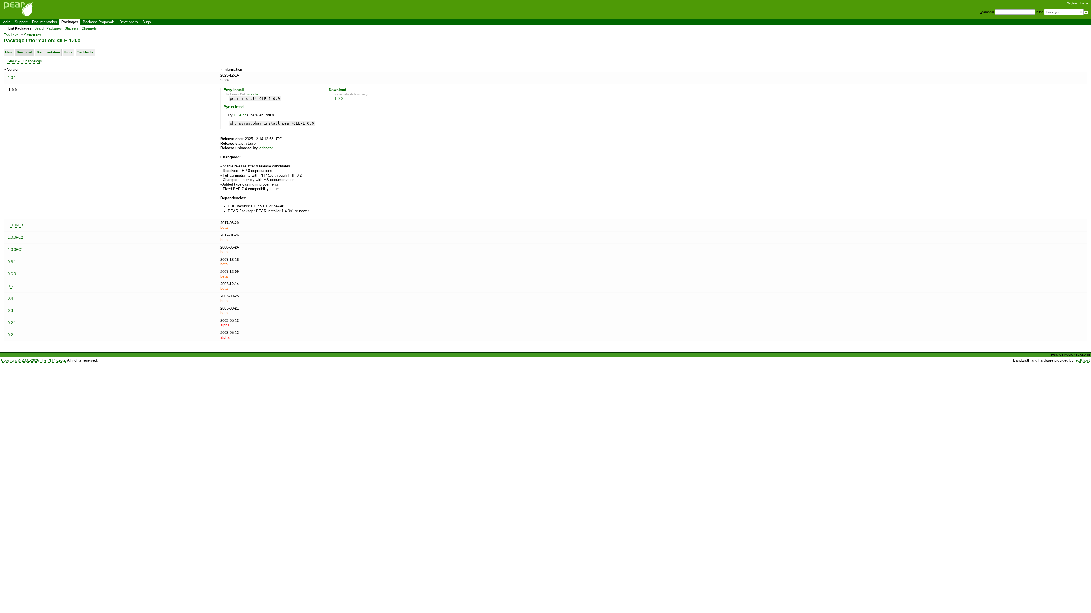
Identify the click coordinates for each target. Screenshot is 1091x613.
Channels (89, 28)
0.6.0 (12, 274)
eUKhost (1083, 360)
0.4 (10, 298)
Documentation (44, 22)
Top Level (12, 35)
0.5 (10, 286)
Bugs (146, 22)
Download (24, 52)
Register (1072, 3)
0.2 (10, 335)
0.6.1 (12, 262)
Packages (69, 22)
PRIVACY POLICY (1063, 354)
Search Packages (48, 28)
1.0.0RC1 (15, 249)
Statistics (71, 28)
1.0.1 (12, 77)
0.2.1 (12, 323)
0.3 (10, 310)
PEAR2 (240, 115)
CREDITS (1084, 354)
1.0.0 (338, 98)
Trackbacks (85, 52)
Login (1084, 3)
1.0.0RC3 (15, 225)
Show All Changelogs (24, 61)
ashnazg (266, 148)
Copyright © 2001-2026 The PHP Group (33, 360)
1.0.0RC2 (15, 237)
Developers (128, 22)
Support (21, 22)
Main (6, 22)
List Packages (19, 28)
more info (252, 94)
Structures (32, 35)
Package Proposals (99, 22)
